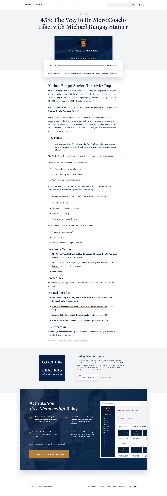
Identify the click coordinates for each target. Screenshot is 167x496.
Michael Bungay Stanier (58, 91)
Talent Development (80, 341)
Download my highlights (58, 283)
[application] (83, 65)
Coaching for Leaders (32, 4)
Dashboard (122, 486)
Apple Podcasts (76, 73)
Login (143, 5)
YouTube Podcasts (88, 73)
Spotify (98, 73)
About (108, 486)
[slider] (115, 65)
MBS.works (57, 272)
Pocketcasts (113, 73)
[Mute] (111, 65)
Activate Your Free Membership (47, 454)
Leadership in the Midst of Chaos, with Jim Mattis (73, 315)
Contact (114, 486)
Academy (101, 486)
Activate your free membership (61, 332)
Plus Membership (92, 486)
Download (57, 73)
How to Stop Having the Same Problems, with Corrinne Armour (79, 306)
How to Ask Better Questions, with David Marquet (74, 320)
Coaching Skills (65, 341)
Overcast (105, 73)
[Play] (51, 65)
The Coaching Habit (57, 97)
